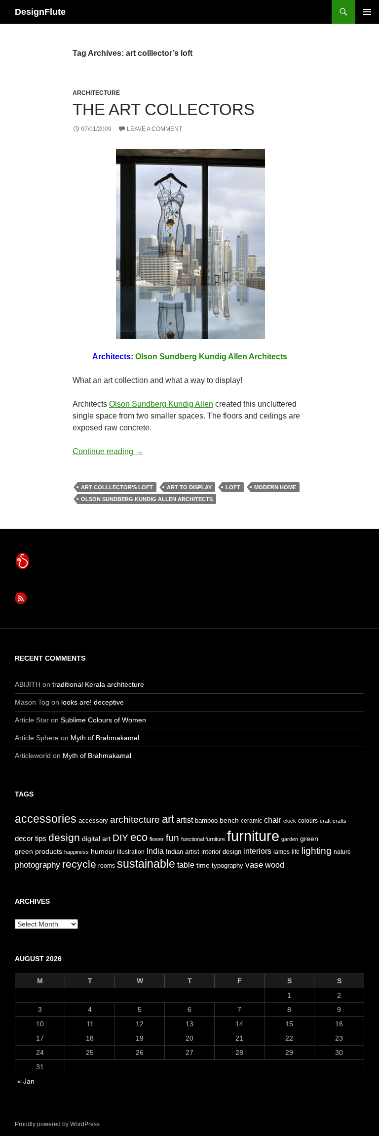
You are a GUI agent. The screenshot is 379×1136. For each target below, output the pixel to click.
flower (157, 839)
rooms (106, 865)
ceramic (251, 820)
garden (289, 839)
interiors (257, 851)
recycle (79, 864)
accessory (93, 820)
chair (272, 820)
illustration (131, 851)
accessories (45, 818)
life (296, 851)
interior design (221, 851)
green (309, 838)
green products (38, 851)
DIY (120, 837)
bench (229, 820)
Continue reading (108, 451)
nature (342, 851)
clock (289, 821)
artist (184, 820)
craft (325, 821)
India (155, 851)
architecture (96, 92)
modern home (275, 487)
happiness (76, 852)
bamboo (206, 820)
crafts (339, 821)
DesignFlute (40, 12)
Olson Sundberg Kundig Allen (161, 404)
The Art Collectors (164, 109)
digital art (96, 838)
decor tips (30, 838)
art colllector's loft (117, 487)
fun (172, 838)
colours (308, 820)
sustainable (146, 863)
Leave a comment (154, 129)
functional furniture (203, 839)
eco (139, 837)
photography (37, 865)
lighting (317, 850)
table (185, 865)
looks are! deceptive (92, 702)
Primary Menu (367, 12)
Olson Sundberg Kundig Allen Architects (211, 356)
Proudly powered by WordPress (57, 1124)
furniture (253, 836)
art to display (189, 487)
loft (233, 487)
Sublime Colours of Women (103, 720)
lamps (281, 851)
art (168, 819)
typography (227, 865)
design (64, 837)
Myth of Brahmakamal (105, 738)
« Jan (26, 1081)
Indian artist (182, 851)
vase (254, 865)
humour (103, 851)
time (203, 865)
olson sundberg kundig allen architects (147, 499)
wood (274, 865)
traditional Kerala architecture (98, 684)
